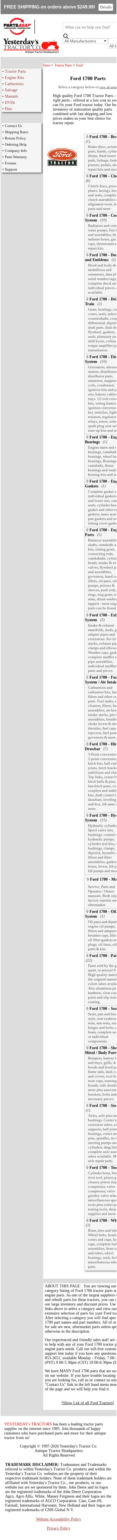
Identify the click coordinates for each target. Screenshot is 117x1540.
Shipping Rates (16, 132)
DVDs (10, 102)
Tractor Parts (15, 71)
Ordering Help (16, 144)
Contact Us (13, 126)
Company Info (16, 151)
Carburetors (14, 84)
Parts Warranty (16, 157)
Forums (10, 163)
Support (11, 169)
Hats (8, 109)
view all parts (108, 87)
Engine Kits (14, 78)
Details (106, 7)
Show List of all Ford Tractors (87, 1403)
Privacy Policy (58, 1528)
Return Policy (15, 138)
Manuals (11, 96)
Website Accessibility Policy (58, 1519)
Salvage (11, 90)
